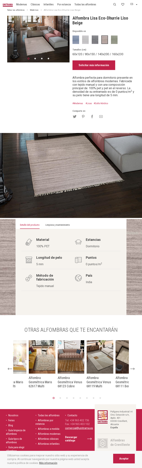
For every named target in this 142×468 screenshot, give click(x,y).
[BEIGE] (104, 39)
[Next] (132, 369)
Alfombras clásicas (48, 438)
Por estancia (64, 4)
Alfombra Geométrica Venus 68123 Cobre (70, 382)
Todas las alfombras (85, 4)
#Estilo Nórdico (101, 103)
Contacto (72, 415)
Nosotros (13, 415)
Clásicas (35, 4)
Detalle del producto (30, 224)
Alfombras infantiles (49, 443)
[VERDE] (114, 39)
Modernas (21, 4)
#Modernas (77, 103)
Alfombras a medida (48, 428)
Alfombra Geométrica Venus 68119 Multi (99, 382)
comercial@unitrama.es (79, 428)
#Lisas (89, 103)
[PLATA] (85, 39)
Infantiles (49, 4)
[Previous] (9, 369)
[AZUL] (75, 39)
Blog (10, 425)
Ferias (11, 420)
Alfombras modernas (49, 433)
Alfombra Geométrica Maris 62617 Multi (40, 382)
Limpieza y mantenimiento (57, 224)
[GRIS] (95, 39)
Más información (48, 463)
